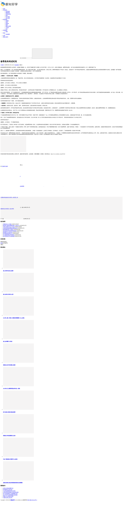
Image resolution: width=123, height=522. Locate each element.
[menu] (1, 1)
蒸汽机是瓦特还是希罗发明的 (10, 230)
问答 (4, 35)
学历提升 (5, 10)
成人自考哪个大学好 (7, 341)
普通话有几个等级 (7, 224)
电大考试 (8, 16)
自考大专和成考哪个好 (8, 488)
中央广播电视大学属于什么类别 (10, 459)
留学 (7, 15)
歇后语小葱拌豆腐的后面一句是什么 (11, 225)
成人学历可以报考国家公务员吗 (10, 494)
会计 (7, 28)
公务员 (7, 27)
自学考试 (8, 11)
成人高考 (8, 18)
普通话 (7, 20)
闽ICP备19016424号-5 (32, 500)
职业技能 (5, 19)
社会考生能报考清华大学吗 (9, 490)
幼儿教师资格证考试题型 (9, 234)
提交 (2, 244)
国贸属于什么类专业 (8, 232)
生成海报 (22, 186)
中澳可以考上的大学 (7, 497)
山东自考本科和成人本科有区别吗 (10, 492)
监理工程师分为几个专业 (9, 226)
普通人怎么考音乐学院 (8, 496)
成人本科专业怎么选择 (8, 270)
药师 (7, 22)
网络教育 (8, 12)
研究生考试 (8, 14)
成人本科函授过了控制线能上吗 (10, 493)
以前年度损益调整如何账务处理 (10, 228)
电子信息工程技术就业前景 (9, 412)
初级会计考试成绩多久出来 (9, 435)
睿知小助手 (5, 36)
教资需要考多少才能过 (8, 229)
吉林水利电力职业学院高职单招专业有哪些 (13, 482)
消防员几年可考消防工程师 (9, 365)
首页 (4, 8)
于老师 (2, 64)
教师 (7, 24)
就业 (4, 32)
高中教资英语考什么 (8, 233)
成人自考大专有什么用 (8, 294)
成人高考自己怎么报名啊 (9, 236)
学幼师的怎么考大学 (7, 489)
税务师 (7, 23)
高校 (7, 31)
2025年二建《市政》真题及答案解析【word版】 (14, 317)
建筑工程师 (8, 26)
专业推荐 (8, 34)
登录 (2, 243)
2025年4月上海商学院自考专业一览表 (11, 388)
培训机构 (5, 30)
